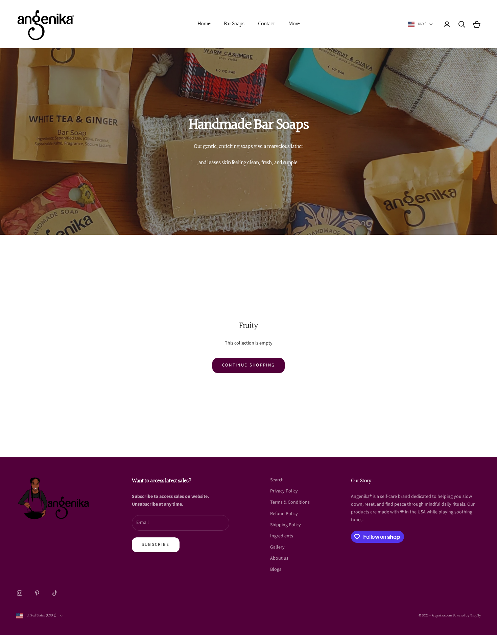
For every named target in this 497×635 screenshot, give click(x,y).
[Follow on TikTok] (54, 593)
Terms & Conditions (290, 502)
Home (204, 24)
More (294, 24)
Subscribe (156, 544)
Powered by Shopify (467, 615)
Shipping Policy (285, 525)
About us (279, 558)
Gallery (277, 547)
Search (277, 480)
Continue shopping (248, 365)
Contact (266, 24)
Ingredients (281, 536)
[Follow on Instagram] (19, 593)
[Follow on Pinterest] (37, 593)
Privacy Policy (284, 491)
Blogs (275, 569)
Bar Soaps (234, 24)
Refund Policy (284, 513)
